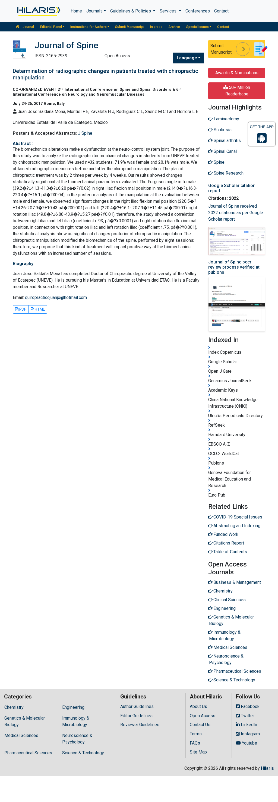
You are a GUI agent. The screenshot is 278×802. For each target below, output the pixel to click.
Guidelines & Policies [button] (131, 11)
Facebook (250, 706)
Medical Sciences (21, 735)
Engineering (73, 707)
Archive (174, 27)
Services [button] (169, 11)
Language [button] (187, 57)
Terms (196, 733)
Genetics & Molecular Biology (24, 721)
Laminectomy (226, 118)
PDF (22, 309)
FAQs (195, 743)
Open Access (202, 715)
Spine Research (228, 173)
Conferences (197, 11)
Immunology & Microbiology (75, 721)
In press (156, 27)
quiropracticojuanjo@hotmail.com (56, 297)
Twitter (247, 715)
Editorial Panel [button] (51, 27)
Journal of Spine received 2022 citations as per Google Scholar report (235, 213)
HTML (39, 309)
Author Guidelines (137, 706)
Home (76, 11)
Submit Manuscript (129, 27)
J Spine (85, 133)
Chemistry (14, 707)
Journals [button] (94, 11)
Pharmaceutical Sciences (28, 752)
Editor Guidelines (136, 715)
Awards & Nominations (236, 72)
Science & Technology (83, 752)
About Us (198, 706)
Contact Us (200, 724)
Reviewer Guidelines (139, 724)
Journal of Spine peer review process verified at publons (234, 267)
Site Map (198, 752)
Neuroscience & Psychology (77, 739)
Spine (219, 162)
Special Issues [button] (197, 27)
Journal (28, 27)
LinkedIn (248, 724)
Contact (221, 11)
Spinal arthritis (227, 140)
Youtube (249, 743)
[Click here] (38, 11)
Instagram (250, 733)
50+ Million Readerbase (237, 90)
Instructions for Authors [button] (88, 27)
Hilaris (267, 768)
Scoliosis (222, 129)
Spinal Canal (225, 151)
